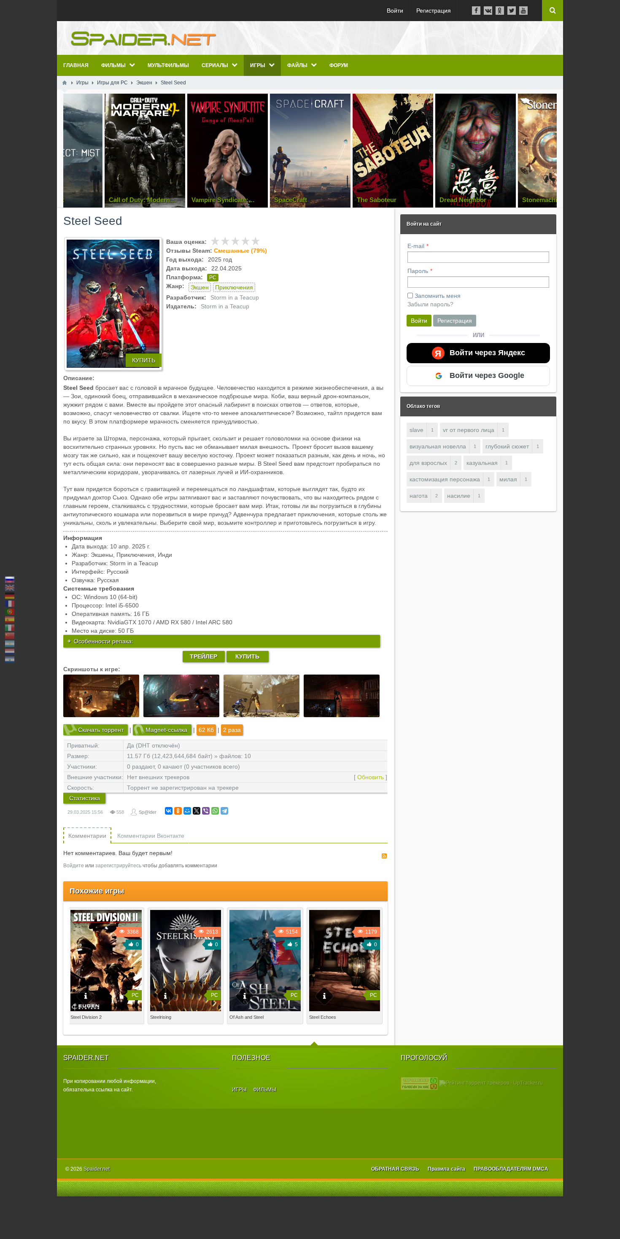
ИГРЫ (239, 1090)
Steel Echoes (322, 1017)
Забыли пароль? (430, 304)
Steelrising (160, 1017)
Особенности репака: (103, 641)
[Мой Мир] (187, 811)
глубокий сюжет (507, 446)
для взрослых (428, 462)
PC (212, 278)
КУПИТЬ (143, 360)
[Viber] (206, 811)
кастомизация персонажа (445, 479)
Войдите (73, 866)
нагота (419, 495)
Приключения (234, 287)
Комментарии (87, 835)
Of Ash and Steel (246, 1017)
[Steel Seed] (113, 304)
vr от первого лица (468, 429)
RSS (384, 856)
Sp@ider (147, 812)
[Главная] (64, 82)
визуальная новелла (438, 446)
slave (416, 429)
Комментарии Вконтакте (150, 835)
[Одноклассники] (178, 811)
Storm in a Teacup (234, 297)
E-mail (415, 246)
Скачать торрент (101, 729)
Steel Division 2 (86, 1017)
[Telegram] (224, 811)
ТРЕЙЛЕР (203, 656)
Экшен (200, 287)
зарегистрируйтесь (118, 866)
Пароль (417, 270)
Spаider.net (97, 1169)
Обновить (370, 777)
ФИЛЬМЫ (264, 1090)
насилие (458, 495)
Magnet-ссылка (166, 729)
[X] (196, 811)
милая (508, 479)
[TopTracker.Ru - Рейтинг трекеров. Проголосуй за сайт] (419, 1083)
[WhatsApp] (215, 811)
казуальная (482, 462)
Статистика (84, 798)
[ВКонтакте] (169, 811)
